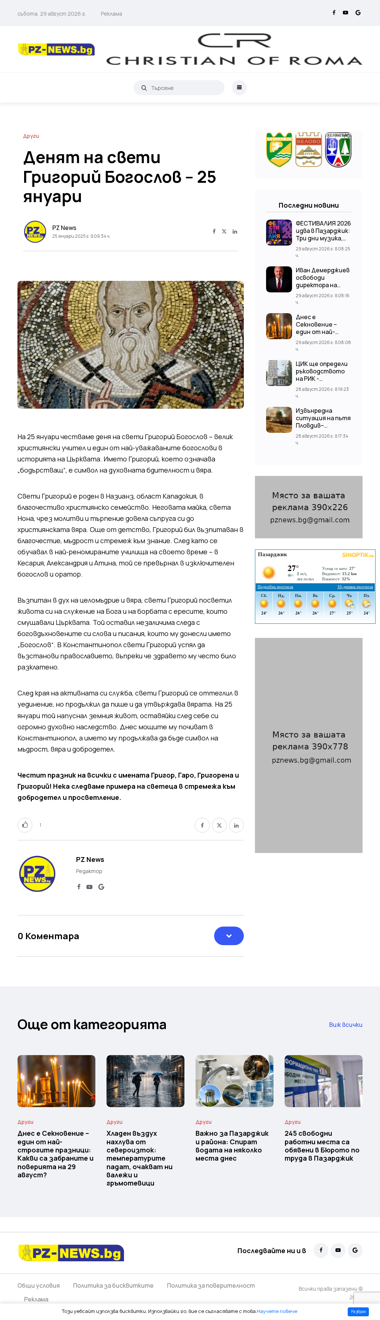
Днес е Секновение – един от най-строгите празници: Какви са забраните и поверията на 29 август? (55, 1154)
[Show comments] (229, 936)
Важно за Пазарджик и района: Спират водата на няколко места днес (232, 1145)
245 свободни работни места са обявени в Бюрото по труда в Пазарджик (322, 1145)
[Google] (358, 13)
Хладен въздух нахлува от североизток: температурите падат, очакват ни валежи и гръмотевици (140, 1158)
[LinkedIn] (235, 232)
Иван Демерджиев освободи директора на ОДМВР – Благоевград (323, 285)
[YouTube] (345, 13)
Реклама (111, 13)
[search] (144, 87)
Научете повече (277, 1311)
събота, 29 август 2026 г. (51, 13)
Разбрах (358, 1311)
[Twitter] (224, 232)
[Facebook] (333, 13)
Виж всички (346, 1025)
